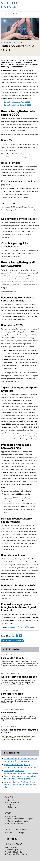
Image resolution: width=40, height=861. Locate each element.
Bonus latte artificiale (12, 693)
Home (3, 14)
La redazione (13, 802)
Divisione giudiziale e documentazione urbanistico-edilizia (21, 771)
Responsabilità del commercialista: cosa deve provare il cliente (20, 777)
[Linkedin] (20, 635)
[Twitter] (13, 635)
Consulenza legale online (18, 821)
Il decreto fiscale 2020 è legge (22, 627)
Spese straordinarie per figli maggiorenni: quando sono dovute (20, 765)
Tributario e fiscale (19, 14)
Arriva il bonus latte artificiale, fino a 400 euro (19, 731)
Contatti (10, 800)
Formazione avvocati (16, 823)
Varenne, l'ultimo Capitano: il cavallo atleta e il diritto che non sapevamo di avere (21, 784)
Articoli (9, 14)
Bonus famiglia (9, 712)
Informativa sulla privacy (18, 832)
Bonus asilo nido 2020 (12, 658)
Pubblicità (11, 816)
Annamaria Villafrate (8, 42)
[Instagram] (8, 839)
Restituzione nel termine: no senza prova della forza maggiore (20, 759)
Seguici (10, 805)
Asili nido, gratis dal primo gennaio (19, 676)
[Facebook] (17, 635)
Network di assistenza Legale (20, 818)
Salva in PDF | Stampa (12, 640)
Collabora (11, 807)
